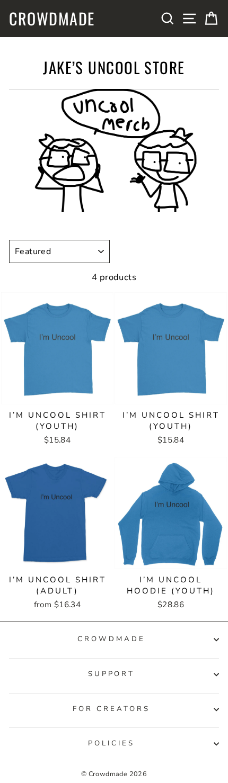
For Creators (111, 709)
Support (111, 674)
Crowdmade (52, 18)
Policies (111, 743)
